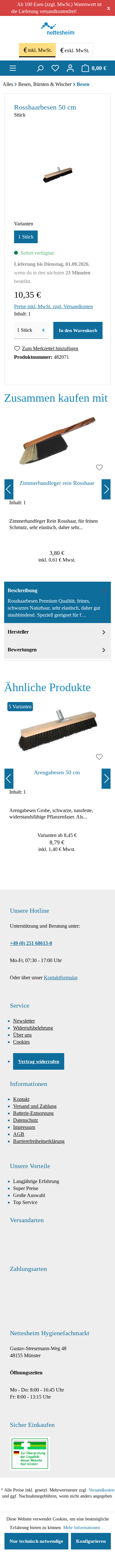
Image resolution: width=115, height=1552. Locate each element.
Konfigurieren (91, 1541)
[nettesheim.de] (57, 30)
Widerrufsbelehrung (33, 1028)
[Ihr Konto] (70, 68)
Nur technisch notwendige (36, 1541)
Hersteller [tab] (18, 631)
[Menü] (13, 68)
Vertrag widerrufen (38, 1061)
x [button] (108, 7)
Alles (8, 84)
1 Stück (26, 236)
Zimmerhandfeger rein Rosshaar (56, 483)
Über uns (22, 1035)
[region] (57, 489)
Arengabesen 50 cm (57, 772)
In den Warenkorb (78, 330)
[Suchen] (40, 68)
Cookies (21, 1042)
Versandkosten (101, 1490)
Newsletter (24, 1021)
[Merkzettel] (55, 68)
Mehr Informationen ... (84, 1527)
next (106, 489)
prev (9, 489)
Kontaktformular (60, 977)
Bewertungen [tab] (22, 649)
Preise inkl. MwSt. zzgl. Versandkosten (53, 306)
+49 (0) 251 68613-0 (31, 943)
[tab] (57, 602)
